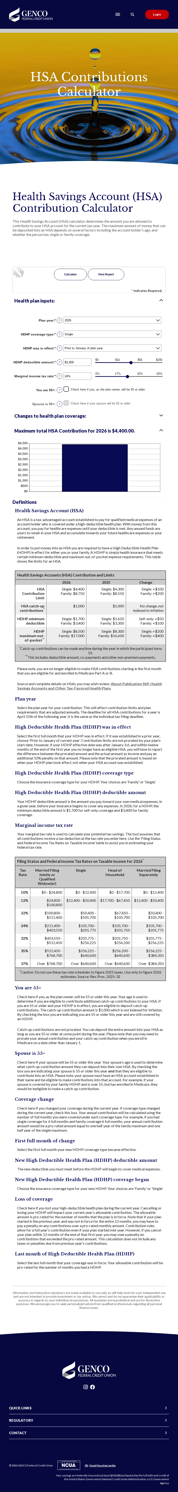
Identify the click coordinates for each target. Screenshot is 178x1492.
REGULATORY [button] (21, 1420)
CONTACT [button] (18, 1433)
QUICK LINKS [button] (20, 1408)
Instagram (85, 1388)
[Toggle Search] (132, 14)
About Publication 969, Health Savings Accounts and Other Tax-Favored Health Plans (89, 685)
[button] (89, 300)
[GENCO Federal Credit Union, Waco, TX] (31, 14)
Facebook (92, 1388)
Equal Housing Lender (102, 1465)
